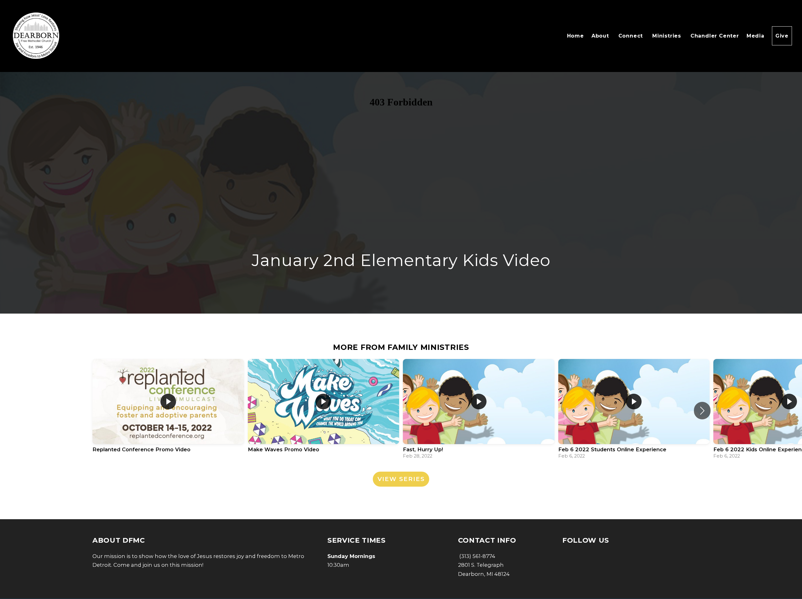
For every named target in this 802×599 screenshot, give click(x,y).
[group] (168, 410)
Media (755, 36)
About (601, 36)
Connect (631, 36)
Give (782, 36)
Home (575, 36)
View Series (401, 479)
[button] (702, 410)
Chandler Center (714, 36)
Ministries (667, 36)
